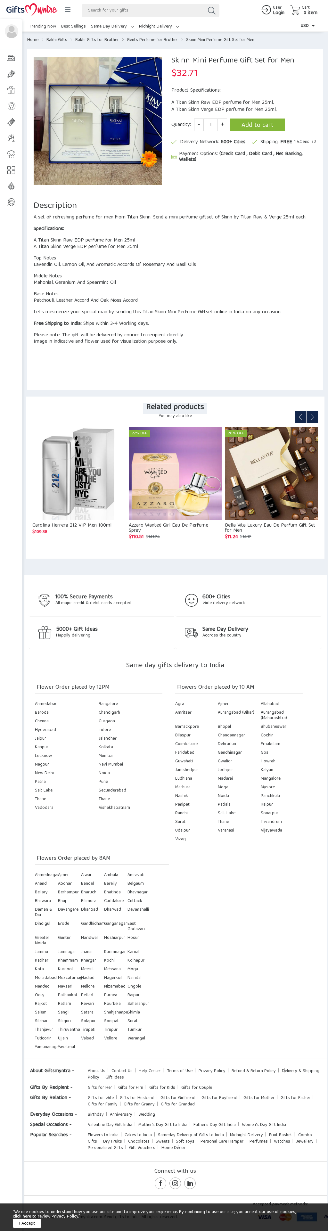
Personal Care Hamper (222, 1141)
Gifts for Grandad (178, 1104)
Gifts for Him (130, 1088)
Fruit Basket (280, 1135)
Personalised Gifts (105, 1148)
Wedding (146, 1115)
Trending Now (43, 26)
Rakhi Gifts (56, 40)
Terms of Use (180, 1071)
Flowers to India (103, 1135)
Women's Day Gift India (264, 1125)
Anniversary (121, 1115)
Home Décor (173, 1148)
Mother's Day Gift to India (162, 1125)
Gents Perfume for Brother (152, 40)
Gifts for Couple (196, 1088)
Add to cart (258, 125)
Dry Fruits (112, 1141)
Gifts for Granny (139, 1104)
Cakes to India (138, 1135)
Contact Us (122, 1071)
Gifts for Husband (137, 1098)
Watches (282, 1141)
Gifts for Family (103, 1104)
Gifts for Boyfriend (219, 1098)
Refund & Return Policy (254, 1071)
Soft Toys (185, 1141)
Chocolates (139, 1141)
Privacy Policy (212, 1071)
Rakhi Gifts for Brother (97, 40)
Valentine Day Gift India (110, 1125)
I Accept (27, 1223)
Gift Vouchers (142, 1148)
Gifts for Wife (101, 1098)
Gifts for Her (100, 1088)
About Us (96, 1071)
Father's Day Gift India (214, 1125)
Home (32, 40)
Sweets (163, 1141)
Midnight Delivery (156, 26)
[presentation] (300, 417)
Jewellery (305, 1141)
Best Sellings (73, 26)
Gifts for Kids (162, 1088)
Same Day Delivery (109, 26)
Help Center (150, 1071)
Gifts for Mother (259, 1098)
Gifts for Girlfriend (177, 1098)
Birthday (96, 1115)
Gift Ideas (114, 1077)
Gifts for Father (295, 1098)
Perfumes (259, 1141)
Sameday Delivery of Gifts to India (191, 1135)
